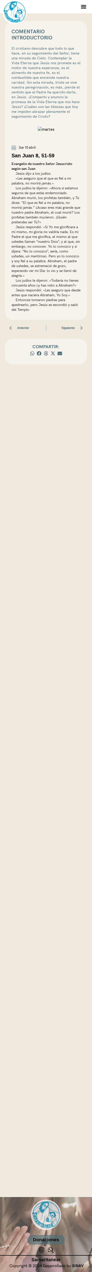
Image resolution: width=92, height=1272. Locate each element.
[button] (83, 6)
